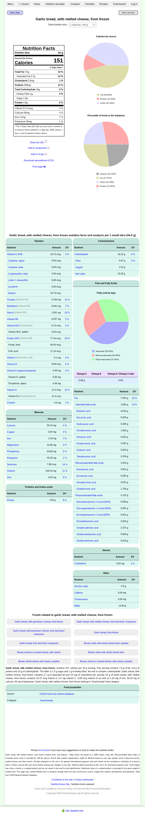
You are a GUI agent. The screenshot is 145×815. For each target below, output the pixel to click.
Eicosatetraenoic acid (87, 521)
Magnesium (13, 445)
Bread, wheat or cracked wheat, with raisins (39, 652)
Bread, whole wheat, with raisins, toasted (38, 661)
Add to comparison (37, 148)
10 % (67, 312)
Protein (10, 500)
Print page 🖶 (38, 166)
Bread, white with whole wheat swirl (106, 652)
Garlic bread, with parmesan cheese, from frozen (39, 621)
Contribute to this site (61, 779)
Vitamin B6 (12, 319)
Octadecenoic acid (86, 489)
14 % (67, 299)
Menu (10, 4)
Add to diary (15, 13)
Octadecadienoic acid (87, 528)
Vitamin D (12, 364)
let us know (44, 750)
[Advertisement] (72, 212)
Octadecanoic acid (86, 443)
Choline (11, 402)
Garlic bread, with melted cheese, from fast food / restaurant (106, 621)
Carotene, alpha (16, 261)
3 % (67, 370)
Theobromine (81, 599)
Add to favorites (128, 13)
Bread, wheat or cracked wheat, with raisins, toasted (106, 661)
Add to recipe (37, 154)
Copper (11, 432)
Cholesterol (80, 563)
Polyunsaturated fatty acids (89, 495)
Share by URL (37, 142)
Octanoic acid (83, 450)
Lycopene (13, 286)
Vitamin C (12, 357)
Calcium (11, 425)
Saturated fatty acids (85, 404)
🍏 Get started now (72, 810)
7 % (67, 306)
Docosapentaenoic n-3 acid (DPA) (94, 508)
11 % (64, 471)
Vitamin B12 (13, 325)
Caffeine (78, 593)
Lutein (11, 280)
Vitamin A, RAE (15, 254)
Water (77, 605)
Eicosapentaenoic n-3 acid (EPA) (93, 515)
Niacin (10, 312)
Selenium (12, 464)
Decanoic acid (84, 417)
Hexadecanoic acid (86, 430)
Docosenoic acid (85, 469)
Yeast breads (46, 700)
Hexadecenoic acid (86, 482)
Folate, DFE (13, 338)
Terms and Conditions (45, 789)
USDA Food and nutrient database (57, 694)
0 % (67, 357)
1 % (67, 402)
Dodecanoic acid (85, 424)
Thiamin (11, 299)
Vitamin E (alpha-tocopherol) (21, 370)
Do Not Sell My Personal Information (92, 789)
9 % (65, 500)
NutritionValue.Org (60, 784)
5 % (67, 325)
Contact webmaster (84, 779)
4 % (65, 425)
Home (37, 4)
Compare (75, 4)
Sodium (11, 471)
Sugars (79, 267)
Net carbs (80, 273)
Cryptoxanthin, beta (18, 273)
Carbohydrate (81, 254)
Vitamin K (12, 390)
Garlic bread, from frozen (106, 632)
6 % (133, 254)
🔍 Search (23, 4)
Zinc (9, 477)
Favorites (89, 4)
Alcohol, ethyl (81, 586)
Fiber (78, 261)
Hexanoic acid (84, 437)
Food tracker (119, 4)
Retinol (11, 293)
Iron (9, 438)
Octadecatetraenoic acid (89, 534)
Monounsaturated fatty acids (89, 463)
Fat (76, 398)
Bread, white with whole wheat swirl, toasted (106, 643)
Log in (134, 4)
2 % (67, 254)
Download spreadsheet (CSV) (39, 160)
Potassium (12, 458)
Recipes (104, 4)
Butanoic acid (83, 411)
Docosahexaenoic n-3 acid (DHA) (93, 502)
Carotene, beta (15, 267)
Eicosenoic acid (85, 476)
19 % (67, 338)
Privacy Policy (65, 789)
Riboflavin (12, 306)
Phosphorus (13, 451)
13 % (134, 404)
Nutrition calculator (55, 4)
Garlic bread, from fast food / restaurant (39, 643)
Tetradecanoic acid (86, 456)
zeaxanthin (22, 280)
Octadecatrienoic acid (87, 540)
